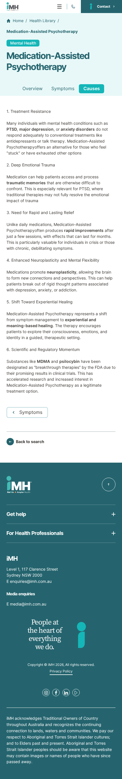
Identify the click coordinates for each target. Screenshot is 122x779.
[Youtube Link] (76, 692)
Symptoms (62, 88)
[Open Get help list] (61, 514)
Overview (32, 88)
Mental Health (23, 43)
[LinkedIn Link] (66, 692)
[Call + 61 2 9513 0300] (73, 6)
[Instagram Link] (46, 692)
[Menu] (59, 6)
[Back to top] (108, 484)
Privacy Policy (61, 671)
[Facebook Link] (56, 692)
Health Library (43, 20)
